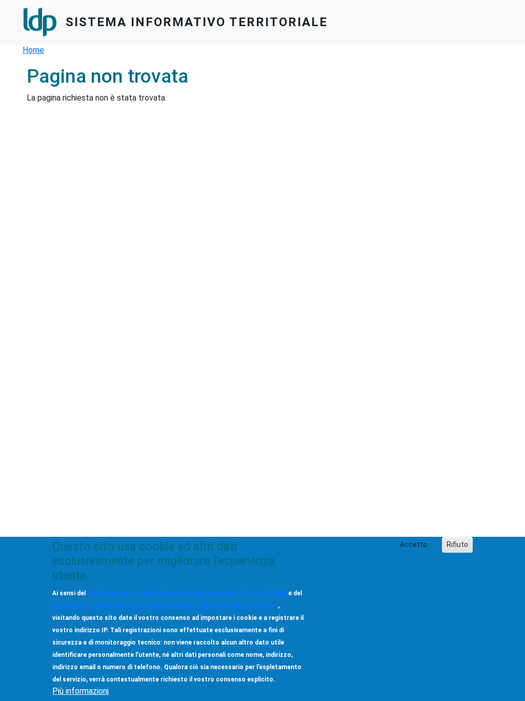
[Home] (44, 22)
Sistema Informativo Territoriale (197, 22)
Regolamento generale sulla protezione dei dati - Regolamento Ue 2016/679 (165, 605)
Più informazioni (80, 691)
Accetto (413, 544)
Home (33, 50)
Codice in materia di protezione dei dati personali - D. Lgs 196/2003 (187, 593)
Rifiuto (457, 544)
